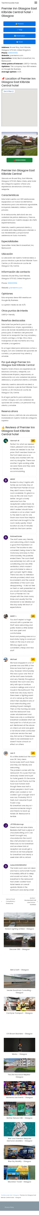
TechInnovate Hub (10, 3)
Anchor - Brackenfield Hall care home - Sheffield (30, 901)
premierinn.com (15, 288)
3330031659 (13, 53)
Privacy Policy (9, 1207)
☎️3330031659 (20, 160)
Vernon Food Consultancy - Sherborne (11, 901)
